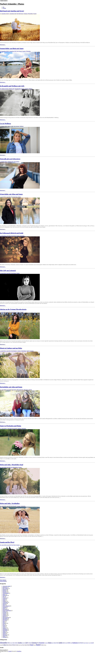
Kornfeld (4, 612)
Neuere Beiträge (3, 581)
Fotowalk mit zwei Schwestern (10, 159)
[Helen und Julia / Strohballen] (20, 532)
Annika (20, 642)
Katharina (75, 642)
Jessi (57, 642)
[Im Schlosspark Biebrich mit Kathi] (20, 262)
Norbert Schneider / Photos (12, 4)
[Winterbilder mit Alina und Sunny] (20, 223)
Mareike (10, 644)
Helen (50, 642)
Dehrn (4, 594)
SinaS (31, 645)
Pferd (14, 545)
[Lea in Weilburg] (20, 153)
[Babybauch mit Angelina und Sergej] (20, 40)
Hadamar (26, 13)
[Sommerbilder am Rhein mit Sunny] (20, 77)
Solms (4, 626)
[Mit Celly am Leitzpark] (20, 300)
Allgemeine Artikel (6, 586)
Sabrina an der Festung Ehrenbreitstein (13, 309)
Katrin (81, 642)
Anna (13, 642)
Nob (17, 13)
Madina (7, 644)
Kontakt (4, 8)
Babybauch (21, 13)
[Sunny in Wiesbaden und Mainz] (20, 455)
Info (3, 7)
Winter (19, 196)
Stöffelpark (5, 629)
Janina (55, 642)
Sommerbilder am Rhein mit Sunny (12, 48)
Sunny (38, 645)
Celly (26, 642)
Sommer (24, 51)
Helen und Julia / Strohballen (10, 503)
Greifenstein (5, 602)
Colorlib (9, 651)
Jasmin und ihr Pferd (7, 542)
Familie (4, 598)
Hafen (4, 604)
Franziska (41, 642)
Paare (4, 621)
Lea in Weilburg (5, 123)
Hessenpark (5, 609)
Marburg (4, 616)
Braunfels (19, 88)
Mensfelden (30, 13)
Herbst (14, 235)
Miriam (14, 644)
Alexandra (3, 642)
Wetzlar (18, 273)
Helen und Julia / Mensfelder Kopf (11, 464)
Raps (4, 624)
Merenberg (26, 389)
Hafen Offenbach (6, 605)
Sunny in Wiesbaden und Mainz (10, 426)
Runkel (34, 13)
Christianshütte (6, 593)
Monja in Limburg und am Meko (11, 348)
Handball (4, 607)
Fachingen (5, 597)
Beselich (14, 506)
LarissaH (92, 642)
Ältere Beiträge (3, 580)
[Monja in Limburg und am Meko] (20, 377)
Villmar (4, 631)
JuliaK (68, 642)
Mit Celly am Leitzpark (8, 270)
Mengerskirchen (20, 389)
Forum (4, 600)
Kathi (79, 642)
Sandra (25, 644)
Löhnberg (5, 615)
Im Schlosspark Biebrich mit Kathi (11, 233)
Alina (8, 642)
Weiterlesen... (3, 44)
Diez (4, 596)
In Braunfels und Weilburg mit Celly (12, 86)
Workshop (5, 637)
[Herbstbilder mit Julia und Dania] (20, 416)
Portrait (20, 51)
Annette (16, 642)
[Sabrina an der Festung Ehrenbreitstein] (20, 338)
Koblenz (17, 161)
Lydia (4, 644)
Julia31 (63, 642)
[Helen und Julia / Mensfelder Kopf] (20, 494)
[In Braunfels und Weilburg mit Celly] (20, 115)
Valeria (42, 644)
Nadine (17, 644)
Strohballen (23, 506)
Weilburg (30, 88)
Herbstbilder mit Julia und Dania (11, 387)
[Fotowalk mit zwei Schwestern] (20, 188)
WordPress (19, 651)
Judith (60, 642)
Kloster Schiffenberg (7, 610)
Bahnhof (15, 350)
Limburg (19, 350)
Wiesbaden (28, 51)
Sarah (28, 644)
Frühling (4, 601)
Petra (23, 644)
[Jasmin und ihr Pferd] (20, 571)
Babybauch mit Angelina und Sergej (12, 11)
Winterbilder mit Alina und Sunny (11, 194)
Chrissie (29, 642)
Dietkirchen (5, 595)
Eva (38, 642)
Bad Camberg (5, 588)
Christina (34, 642)
